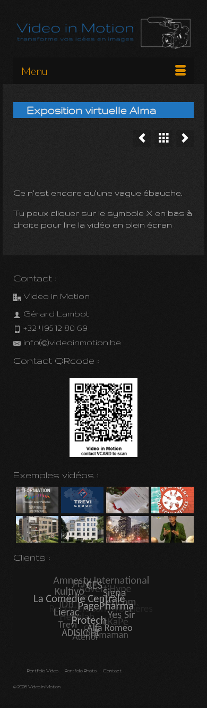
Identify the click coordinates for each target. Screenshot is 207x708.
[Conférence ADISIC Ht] (171, 529)
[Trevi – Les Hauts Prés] (35, 529)
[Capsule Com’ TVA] (35, 500)
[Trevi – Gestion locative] (81, 500)
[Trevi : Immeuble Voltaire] (81, 529)
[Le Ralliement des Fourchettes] (142, 138)
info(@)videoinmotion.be (72, 342)
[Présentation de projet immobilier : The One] (126, 529)
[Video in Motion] (103, 33)
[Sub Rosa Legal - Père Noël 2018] (185, 138)
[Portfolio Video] (163, 138)
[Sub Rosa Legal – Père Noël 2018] (126, 500)
